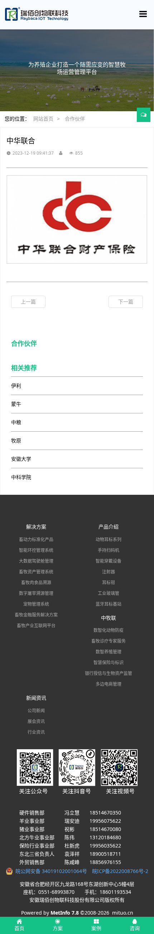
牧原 (16, 440)
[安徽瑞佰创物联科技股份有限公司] (77, 14)
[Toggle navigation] (143, 14)
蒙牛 (16, 403)
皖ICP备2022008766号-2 (120, 871)
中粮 (16, 422)
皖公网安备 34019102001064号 (52, 871)
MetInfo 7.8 (64, 912)
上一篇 (28, 301)
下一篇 (125, 301)
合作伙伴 (75, 118)
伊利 (16, 385)
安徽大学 (21, 458)
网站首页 (43, 118)
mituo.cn (122, 912)
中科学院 (21, 477)
